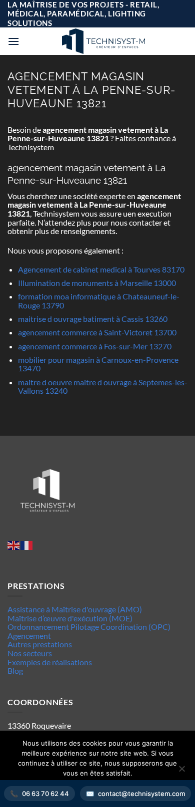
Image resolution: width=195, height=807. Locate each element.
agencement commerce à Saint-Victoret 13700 (97, 332)
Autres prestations (40, 644)
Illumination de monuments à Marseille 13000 (97, 282)
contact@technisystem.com (141, 794)
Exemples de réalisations (50, 662)
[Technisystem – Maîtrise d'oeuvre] (103, 41)
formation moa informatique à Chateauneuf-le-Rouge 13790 (99, 300)
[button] (14, 41)
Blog (15, 670)
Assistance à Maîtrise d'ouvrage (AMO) (75, 609)
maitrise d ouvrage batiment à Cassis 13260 (93, 318)
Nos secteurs (30, 653)
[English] (14, 544)
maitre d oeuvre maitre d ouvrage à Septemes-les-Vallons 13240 (103, 386)
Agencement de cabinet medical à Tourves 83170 (101, 269)
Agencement (29, 635)
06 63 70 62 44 (45, 794)
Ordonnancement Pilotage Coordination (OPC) (89, 626)
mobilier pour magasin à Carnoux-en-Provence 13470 (98, 364)
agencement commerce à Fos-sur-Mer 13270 (95, 346)
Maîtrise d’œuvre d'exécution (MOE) (70, 618)
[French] (27, 544)
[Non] (182, 772)
